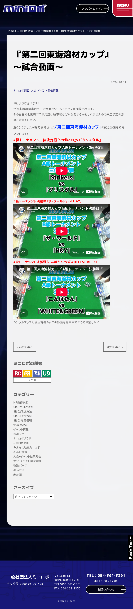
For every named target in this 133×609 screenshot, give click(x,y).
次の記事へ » (115, 347)
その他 (32, 380)
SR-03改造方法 (22, 416)
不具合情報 (20, 452)
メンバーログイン (93, 8)
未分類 (17, 474)
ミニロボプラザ (22, 438)
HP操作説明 (20, 402)
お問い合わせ (106, 589)
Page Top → (130, 547)
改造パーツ (20, 465)
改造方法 (18, 470)
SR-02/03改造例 (23, 407)
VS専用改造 (20, 425)
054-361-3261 (71, 584)
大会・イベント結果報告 (27, 456)
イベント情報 (21, 429)
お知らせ (18, 434)
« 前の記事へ (25, 347)
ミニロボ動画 (21, 90)
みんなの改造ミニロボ (26, 447)
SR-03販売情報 (22, 420)
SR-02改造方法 (22, 411)
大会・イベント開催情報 (45, 90)
